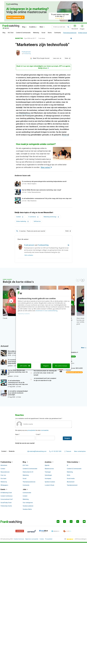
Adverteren (4, 465)
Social (43, 32)
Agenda (47, 465)
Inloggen (82, 29)
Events (3, 489)
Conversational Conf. (7, 499)
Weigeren (46, 366)
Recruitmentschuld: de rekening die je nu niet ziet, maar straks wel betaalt (45, 373)
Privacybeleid (48, 539)
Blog (23, 27)
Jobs (24, 489)
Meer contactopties (80, 451)
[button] (82, 280)
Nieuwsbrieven (5, 472)
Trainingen (48, 472)
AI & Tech (10, 32)
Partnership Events (6, 506)
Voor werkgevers (28, 502)
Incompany (48, 478)
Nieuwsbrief (75, 28)
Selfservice (37, 221)
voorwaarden (45, 430)
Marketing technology (50, 217)
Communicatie (27, 492)
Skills (68, 475)
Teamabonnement (72, 485)
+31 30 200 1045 (56, 451)
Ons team (3, 478)
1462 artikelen (28, 255)
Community (57, 32)
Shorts (50, 32)
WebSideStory (25, 113)
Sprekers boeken (50, 482)
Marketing (36, 32)
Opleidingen (48, 475)
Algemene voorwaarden (31, 539)
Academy (32, 27)
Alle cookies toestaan (61, 366)
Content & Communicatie (23, 32)
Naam (17, 434)
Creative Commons (19, 539)
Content (18, 217)
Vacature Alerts (27, 509)
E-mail (38, 434)
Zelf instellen (23, 366)
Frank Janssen (26, 52)
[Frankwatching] (11, 26)
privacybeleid (31, 430)
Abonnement (70, 482)
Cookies (42, 539)
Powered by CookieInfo (24, 313)
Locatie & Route (49, 485)
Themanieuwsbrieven (69, 33)
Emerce (65, 135)
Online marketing (21, 221)
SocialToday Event (6, 502)
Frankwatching (27, 53)
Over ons (3, 475)
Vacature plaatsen (28, 506)
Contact (3, 468)
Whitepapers (4, 485)
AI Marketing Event (6, 492)
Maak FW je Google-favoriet (41, 58)
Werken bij (4, 482)
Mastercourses (49, 468)
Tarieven (68, 451)
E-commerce (32, 217)
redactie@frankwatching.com (37, 451)
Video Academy (72, 462)
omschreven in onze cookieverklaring (46, 310)
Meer (41, 27)
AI (67, 465)
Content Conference (6, 496)
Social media (71, 478)
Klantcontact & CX (28, 472)
